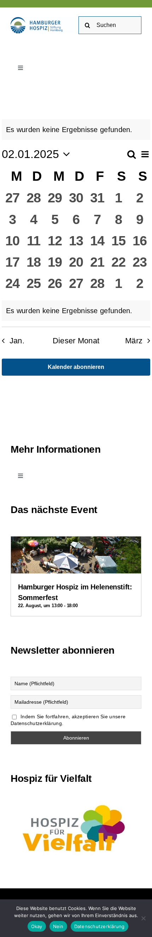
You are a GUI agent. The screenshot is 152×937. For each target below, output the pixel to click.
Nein (58, 926)
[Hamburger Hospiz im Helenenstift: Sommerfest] (76, 542)
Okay (36, 926)
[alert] (76, 129)
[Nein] (143, 918)
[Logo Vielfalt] (76, 801)
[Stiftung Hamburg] (42, 20)
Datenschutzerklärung (99, 926)
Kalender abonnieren (76, 367)
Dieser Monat (76, 340)
